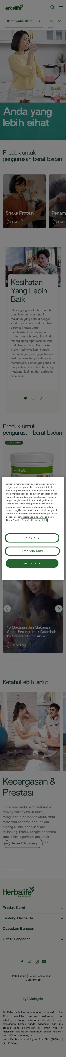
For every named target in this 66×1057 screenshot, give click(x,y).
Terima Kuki (32, 563)
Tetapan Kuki (32, 551)
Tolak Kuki (32, 538)
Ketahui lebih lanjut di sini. (34, 520)
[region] (33, 528)
